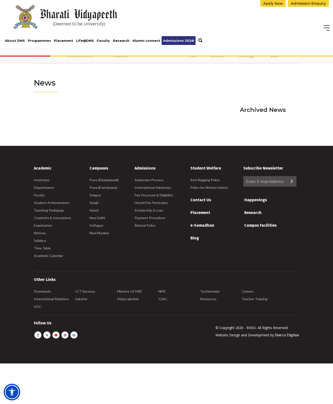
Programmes (39, 41)
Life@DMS (85, 41)
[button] (12, 392)
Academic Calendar (48, 256)
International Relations (51, 299)
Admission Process (149, 180)
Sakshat (81, 299)
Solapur (95, 195)
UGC (37, 306)
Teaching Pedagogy (49, 210)
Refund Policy (145, 225)
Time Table (42, 248)
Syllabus (40, 240)
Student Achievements (51, 203)
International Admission (153, 187)
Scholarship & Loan (149, 210)
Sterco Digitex (287, 334)
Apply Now (273, 3)
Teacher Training (254, 299)
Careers (248, 291)
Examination (43, 225)
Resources (208, 299)
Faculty (103, 41)
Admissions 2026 (178, 41)
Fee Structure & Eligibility (154, 195)
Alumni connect (146, 41)
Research (121, 41)
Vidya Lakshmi (127, 299)
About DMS (15, 41)
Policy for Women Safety (209, 187)
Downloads (42, 291)
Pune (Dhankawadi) (104, 180)
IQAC (162, 299)
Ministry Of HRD (129, 291)
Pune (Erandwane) (103, 187)
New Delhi (97, 218)
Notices (40, 233)
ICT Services (85, 291)
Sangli (93, 203)
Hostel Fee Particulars (151, 203)
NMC (162, 291)
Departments (44, 187)
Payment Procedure (150, 218)
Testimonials (210, 291)
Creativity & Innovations (52, 218)
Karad (93, 210)
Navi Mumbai (99, 233)
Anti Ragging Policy (205, 180)
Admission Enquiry (308, 3)
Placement (63, 41)
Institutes (41, 180)
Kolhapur (96, 225)
